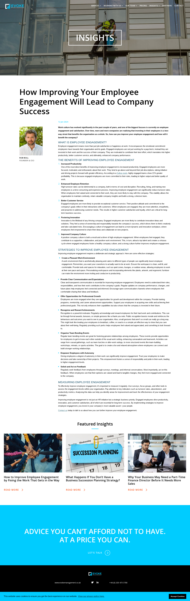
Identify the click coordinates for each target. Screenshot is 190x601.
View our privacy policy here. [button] (91, 596)
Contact (179, 5)
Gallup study (122, 173)
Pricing (143, 5)
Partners (167, 5)
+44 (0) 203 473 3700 (118, 582)
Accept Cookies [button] (178, 596)
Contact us (62, 410)
